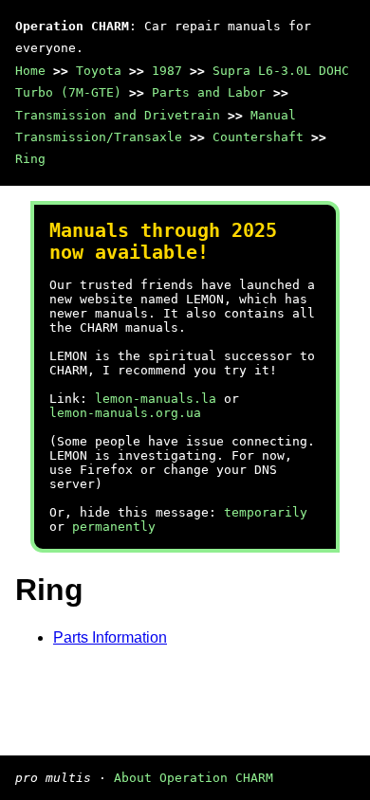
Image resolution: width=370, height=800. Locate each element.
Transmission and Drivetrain (117, 115)
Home (30, 71)
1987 (167, 71)
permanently (114, 526)
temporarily (265, 512)
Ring (30, 159)
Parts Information (110, 637)
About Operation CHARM (193, 778)
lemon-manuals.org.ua (125, 413)
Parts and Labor (209, 92)
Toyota (98, 71)
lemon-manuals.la (155, 398)
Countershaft (258, 137)
